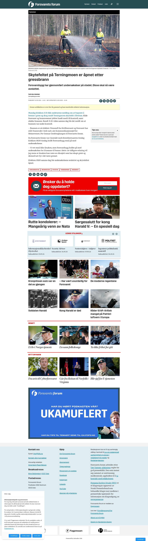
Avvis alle (37, 535)
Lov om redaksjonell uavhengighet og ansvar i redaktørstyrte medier (105, 455)
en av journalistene (98, 139)
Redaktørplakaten (97, 460)
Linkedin (63, 484)
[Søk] (112, 4)
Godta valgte (26, 535)
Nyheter (87, 4)
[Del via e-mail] (111, 100)
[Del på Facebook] (100, 100)
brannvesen (46, 170)
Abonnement (64, 462)
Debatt (93, 4)
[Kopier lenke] (114, 100)
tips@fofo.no (96, 137)
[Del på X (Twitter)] (104, 100)
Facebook (63, 475)
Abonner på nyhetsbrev (68, 493)
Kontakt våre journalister (37, 458)
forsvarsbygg (34, 170)
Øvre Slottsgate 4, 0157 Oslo (38, 474)
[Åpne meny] (117, 4)
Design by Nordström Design (101, 522)
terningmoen (65, 170)
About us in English (97, 518)
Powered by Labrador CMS (74, 538)
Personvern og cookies (68, 471)
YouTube (63, 489)
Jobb (106, 4)
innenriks (75, 170)
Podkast (100, 4)
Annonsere (64, 458)
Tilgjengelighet (65, 467)
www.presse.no (97, 499)
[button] (113, 234)
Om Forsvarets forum (67, 454)
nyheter (55, 170)
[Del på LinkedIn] (107, 100)
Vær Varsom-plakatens (101, 468)
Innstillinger (140, 539)
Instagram (63, 480)
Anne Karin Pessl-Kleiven (37, 465)
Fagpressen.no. (9, 528)
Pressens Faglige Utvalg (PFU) (104, 483)
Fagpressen (95, 506)
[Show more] (117, 130)
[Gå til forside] (44, 4)
